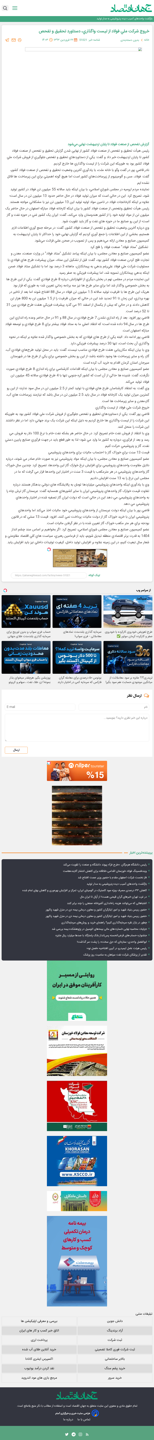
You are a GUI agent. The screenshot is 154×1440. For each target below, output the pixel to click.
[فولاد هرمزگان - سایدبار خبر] (77, 815)
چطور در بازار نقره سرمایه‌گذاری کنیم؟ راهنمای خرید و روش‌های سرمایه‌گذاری (104, 922)
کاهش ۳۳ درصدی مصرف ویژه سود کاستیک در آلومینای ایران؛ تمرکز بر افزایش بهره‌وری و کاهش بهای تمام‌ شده (93, 21)
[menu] (15, 8)
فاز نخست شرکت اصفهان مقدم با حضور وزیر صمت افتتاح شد (112, 877)
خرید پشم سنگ (114, 1368)
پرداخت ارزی (39, 1340)
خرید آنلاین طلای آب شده (39, 1349)
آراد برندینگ (115, 1330)
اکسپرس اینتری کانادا (39, 1359)
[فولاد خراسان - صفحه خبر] (77, 1161)
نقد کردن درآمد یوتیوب (39, 1368)
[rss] (87, 1435)
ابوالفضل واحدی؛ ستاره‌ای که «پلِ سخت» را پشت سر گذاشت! (112, 942)
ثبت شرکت (115, 1340)
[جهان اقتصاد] (125, 8)
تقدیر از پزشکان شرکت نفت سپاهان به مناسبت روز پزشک (115, 954)
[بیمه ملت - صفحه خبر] (77, 1261)
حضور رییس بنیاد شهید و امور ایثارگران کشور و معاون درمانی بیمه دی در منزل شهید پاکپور (96, 909)
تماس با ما (84, 1419)
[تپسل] (49, 549)
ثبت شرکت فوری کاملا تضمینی (115, 1349)
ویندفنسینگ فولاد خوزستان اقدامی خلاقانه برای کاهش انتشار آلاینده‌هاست (105, 871)
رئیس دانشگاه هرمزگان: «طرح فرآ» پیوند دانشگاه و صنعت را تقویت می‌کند (105, 864)
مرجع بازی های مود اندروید (39, 1378)
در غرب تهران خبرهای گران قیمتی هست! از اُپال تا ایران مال (113, 897)
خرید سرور (115, 1378)
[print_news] (20, 40)
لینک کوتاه (94, 575)
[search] (5, 8)
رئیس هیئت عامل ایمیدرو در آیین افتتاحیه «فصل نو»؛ (116, 948)
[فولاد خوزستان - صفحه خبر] (77, 1106)
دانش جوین (115, 1321)
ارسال (16, 750)
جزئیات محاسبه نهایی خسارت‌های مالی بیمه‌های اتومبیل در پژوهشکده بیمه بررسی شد (99, 929)
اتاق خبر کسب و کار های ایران (39, 1330)
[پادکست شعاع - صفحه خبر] (77, 991)
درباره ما (68, 1419)
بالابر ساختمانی (115, 1359)
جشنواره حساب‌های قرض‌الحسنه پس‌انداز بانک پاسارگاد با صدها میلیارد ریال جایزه (101, 935)
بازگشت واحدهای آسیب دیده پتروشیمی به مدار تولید (117, 884)
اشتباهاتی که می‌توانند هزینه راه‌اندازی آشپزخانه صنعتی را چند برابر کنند (107, 903)
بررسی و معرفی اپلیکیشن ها (39, 1321)
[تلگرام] (7, 40)
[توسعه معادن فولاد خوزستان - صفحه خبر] (77, 1051)
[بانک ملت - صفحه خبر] (77, 1201)
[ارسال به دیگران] (14, 40)
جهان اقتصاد (79, 1406)
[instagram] (80, 1435)
